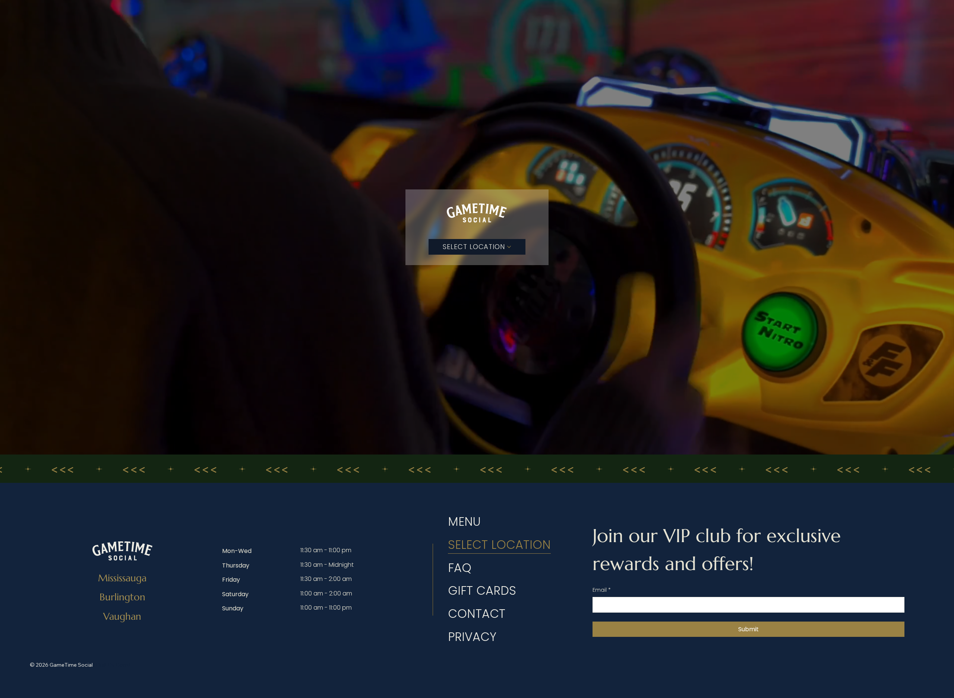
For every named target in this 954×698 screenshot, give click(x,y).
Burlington (122, 597)
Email (602, 590)
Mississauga (122, 578)
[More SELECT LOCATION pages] (509, 247)
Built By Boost (113, 664)
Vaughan (122, 616)
